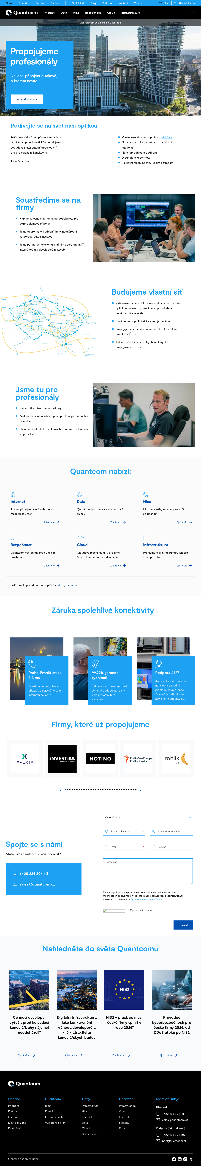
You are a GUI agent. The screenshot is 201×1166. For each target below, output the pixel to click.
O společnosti (54, 1117)
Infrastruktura (130, 12)
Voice (122, 1111)
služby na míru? (67, 585)
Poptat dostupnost (27, 98)
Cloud (111, 12)
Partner (40, 3)
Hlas (76, 12)
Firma (9, 3)
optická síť (165, 137)
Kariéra (12, 1111)
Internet (49, 12)
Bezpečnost (93, 12)
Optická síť (78, 3)
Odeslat (183, 924)
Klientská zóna (187, 3)
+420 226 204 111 (33, 873)
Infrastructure (127, 1105)
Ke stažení (14, 1128)
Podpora (107, 3)
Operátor (24, 3)
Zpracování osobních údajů (146, 899)
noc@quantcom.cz (174, 1140)
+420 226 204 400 (174, 1134)
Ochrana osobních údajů (23, 1159)
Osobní (55, 3)
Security (124, 1122)
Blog (93, 3)
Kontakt (123, 3)
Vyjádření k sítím (55, 1122)
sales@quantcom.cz (37, 884)
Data (64, 12)
